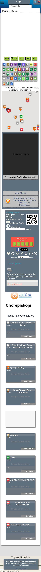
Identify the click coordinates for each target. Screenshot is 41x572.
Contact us (16, 571)
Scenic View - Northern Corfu (23, 324)
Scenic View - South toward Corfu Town (22, 346)
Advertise (9, 571)
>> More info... (29, 336)
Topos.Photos (20, 557)
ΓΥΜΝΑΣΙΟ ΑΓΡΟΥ (19, 525)
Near (28, 58)
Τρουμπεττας (17, 368)
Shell (12, 457)
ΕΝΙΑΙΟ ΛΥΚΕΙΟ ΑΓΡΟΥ (22, 480)
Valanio (14, 435)
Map (7, 58)
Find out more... (21, 569)
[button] (34, 129)
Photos (14, 58)
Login (3, 571)
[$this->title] (21, 298)
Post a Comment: (15, 284)
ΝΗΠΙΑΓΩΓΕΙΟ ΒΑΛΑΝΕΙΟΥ (22, 503)
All (34, 58)
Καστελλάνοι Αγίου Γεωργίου (23, 391)
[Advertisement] (20, 33)
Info (21, 58)
